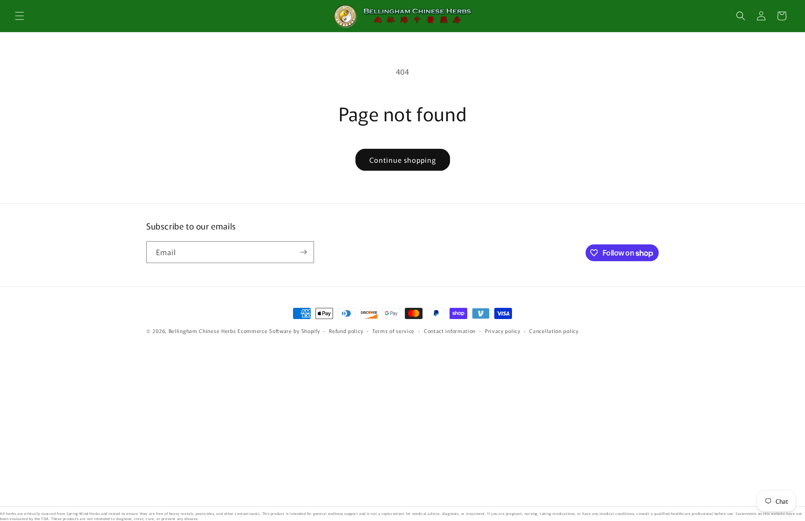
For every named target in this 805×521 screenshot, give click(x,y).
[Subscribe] (303, 252)
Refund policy (346, 330)
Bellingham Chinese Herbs (202, 330)
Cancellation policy (553, 330)
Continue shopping (402, 160)
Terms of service (393, 330)
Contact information (450, 330)
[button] (19, 16)
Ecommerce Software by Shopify (279, 330)
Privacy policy (502, 330)
